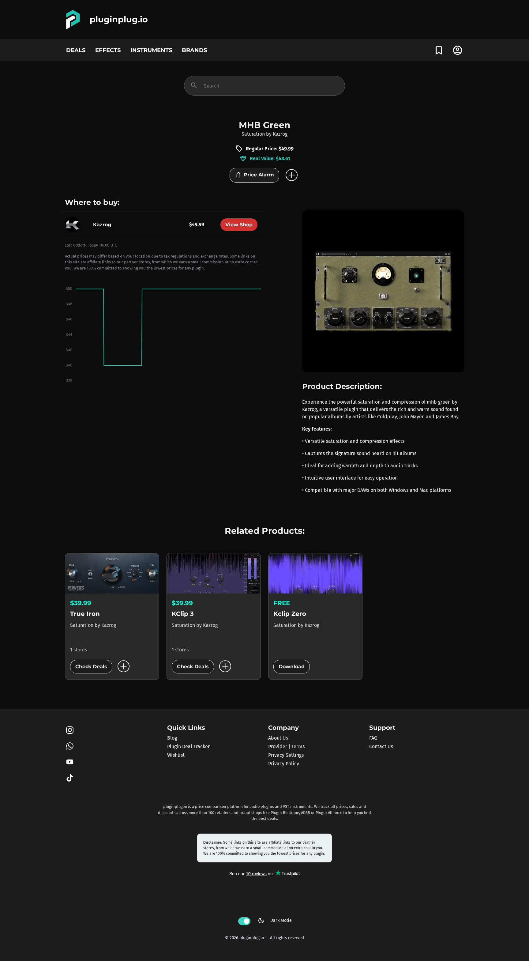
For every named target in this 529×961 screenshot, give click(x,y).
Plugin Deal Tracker (188, 746)
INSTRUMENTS (151, 50)
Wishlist (176, 755)
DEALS (75, 50)
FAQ (373, 738)
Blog (172, 738)
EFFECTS (108, 50)
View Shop (239, 225)
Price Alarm (254, 175)
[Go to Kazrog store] (74, 224)
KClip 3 (183, 613)
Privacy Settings (286, 755)
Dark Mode (274, 920)
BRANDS (194, 50)
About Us (278, 738)
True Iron (85, 613)
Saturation (253, 134)
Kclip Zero (289, 613)
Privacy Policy (283, 764)
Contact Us (381, 746)
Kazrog (280, 134)
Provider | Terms (286, 746)
